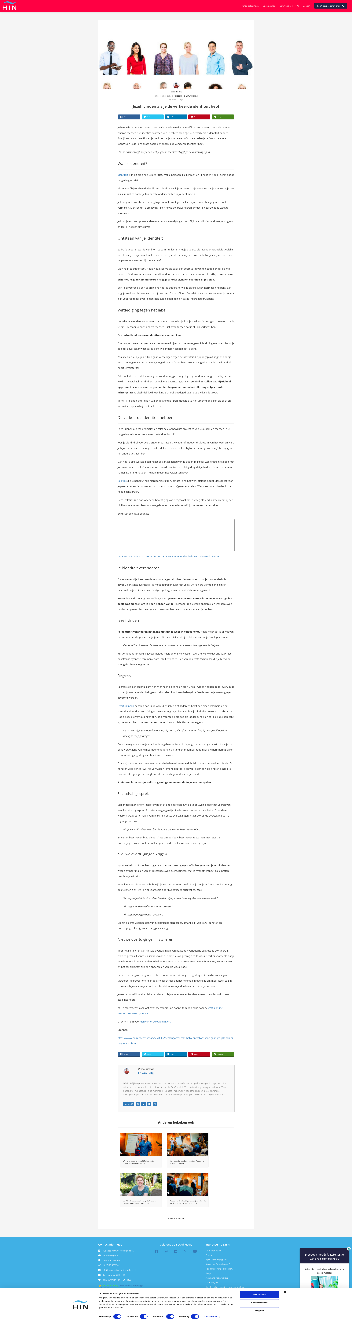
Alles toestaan (259, 1294)
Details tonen (210, 1316)
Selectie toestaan (259, 1302)
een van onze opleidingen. (155, 1021)
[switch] (144, 1316)
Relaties (122, 480)
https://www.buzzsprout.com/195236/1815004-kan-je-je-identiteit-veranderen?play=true (168, 556)
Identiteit (123, 174)
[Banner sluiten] (285, 1292)
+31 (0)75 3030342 (111, 1265)
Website (127, 1104)
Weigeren (259, 1310)
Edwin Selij (176, 91)
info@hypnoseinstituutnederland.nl (118, 1270)
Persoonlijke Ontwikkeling (186, 96)
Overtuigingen (126, 706)
